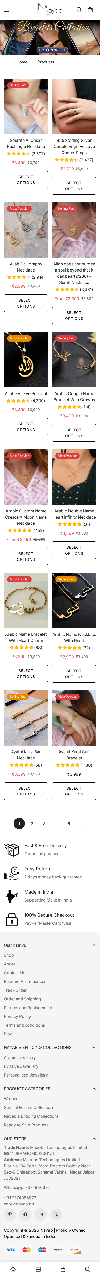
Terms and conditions (24, 1025)
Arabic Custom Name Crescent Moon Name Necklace (26, 517)
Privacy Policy (17, 1016)
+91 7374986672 (20, 1197)
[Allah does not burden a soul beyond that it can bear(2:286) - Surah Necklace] (74, 230)
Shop (9, 955)
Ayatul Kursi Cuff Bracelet (74, 754)
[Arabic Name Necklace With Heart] (74, 600)
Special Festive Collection (28, 1107)
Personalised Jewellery (26, 1075)
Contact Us (14, 972)
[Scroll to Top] (91, 1250)
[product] (13, 1269)
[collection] (38, 1269)
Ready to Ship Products (26, 1124)
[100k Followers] (41, 1214)
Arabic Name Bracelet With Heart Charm (26, 637)
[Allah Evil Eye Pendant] (26, 359)
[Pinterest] (10, 1214)
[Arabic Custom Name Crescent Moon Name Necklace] (26, 477)
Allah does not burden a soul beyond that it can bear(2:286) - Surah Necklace (74, 273)
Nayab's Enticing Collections (31, 1116)
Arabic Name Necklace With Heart (74, 637)
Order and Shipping (22, 998)
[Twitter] (56, 1214)
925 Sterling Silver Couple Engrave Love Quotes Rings (74, 146)
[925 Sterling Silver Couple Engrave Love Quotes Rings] (74, 106)
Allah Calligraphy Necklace (26, 267)
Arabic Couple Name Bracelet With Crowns (74, 396)
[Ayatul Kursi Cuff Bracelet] (74, 718)
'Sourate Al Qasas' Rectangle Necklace (26, 143)
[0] (90, 10)
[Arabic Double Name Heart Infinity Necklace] (74, 477)
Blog (8, 1033)
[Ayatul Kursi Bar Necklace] (26, 718)
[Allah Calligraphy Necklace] (26, 230)
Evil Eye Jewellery (21, 1066)
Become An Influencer (25, 981)
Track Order (15, 990)
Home (22, 61)
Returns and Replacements (29, 1007)
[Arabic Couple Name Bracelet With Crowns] (74, 359)
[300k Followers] (25, 1214)
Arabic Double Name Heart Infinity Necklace (74, 514)
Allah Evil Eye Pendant (26, 393)
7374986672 (37, 1187)
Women (11, 1098)
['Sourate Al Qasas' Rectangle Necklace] (26, 106)
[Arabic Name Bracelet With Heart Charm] (26, 600)
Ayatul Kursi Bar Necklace (26, 754)
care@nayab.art (19, 1203)
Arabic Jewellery (20, 1057)
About (9, 963)
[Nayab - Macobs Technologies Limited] (50, 10)
